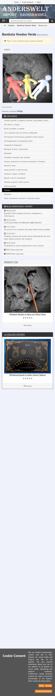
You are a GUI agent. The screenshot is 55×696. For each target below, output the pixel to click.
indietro (7, 49)
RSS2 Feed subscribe (14, 250)
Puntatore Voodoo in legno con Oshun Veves (27, 314)
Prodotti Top (11, 262)
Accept (48, 686)
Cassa (16, 2)
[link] (7, 107)
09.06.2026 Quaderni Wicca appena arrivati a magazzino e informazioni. (23, 213)
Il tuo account (27, 2)
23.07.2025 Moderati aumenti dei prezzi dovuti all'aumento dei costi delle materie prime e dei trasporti (27, 236)
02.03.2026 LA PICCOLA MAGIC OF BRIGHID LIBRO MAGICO (23, 221)
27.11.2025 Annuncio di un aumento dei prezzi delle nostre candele (27, 228)
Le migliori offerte (14, 334)
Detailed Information (43, 691)
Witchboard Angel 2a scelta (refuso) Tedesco (27, 375)
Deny (41, 686)
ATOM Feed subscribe (14, 254)
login (39, 2)
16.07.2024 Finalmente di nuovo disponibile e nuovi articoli (24, 244)
